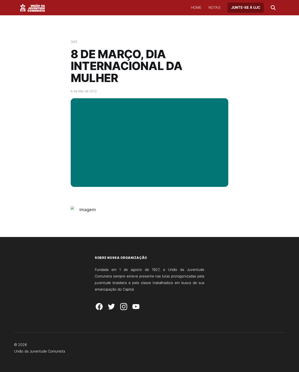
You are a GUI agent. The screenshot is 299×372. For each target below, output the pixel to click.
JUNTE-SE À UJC (245, 7)
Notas (214, 7)
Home (196, 7)
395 (74, 42)
